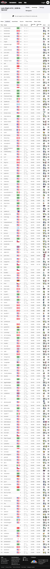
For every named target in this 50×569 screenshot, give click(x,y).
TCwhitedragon (7, 419)
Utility (5, 154)
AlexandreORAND (8, 129)
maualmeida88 (7, 28)
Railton (5, 365)
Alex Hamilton (7, 77)
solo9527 (6, 66)
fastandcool (6, 549)
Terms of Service (16, 567)
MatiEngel (6, 227)
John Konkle (6, 236)
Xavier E (6, 390)
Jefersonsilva (7, 408)
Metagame (29, 10)
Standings (34, 7)
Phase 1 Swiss (37, 21)
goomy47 (6, 109)
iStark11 (6, 165)
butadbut (6, 272)
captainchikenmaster (8, 538)
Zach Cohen (6, 52)
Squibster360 (7, 427)
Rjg (4, 509)
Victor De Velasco (8, 98)
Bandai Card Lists (15, 560)
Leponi (5, 246)
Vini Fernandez (7, 90)
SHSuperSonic (7, 357)
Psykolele (6, 264)
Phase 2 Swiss (29, 21)
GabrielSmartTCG (8, 259)
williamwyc (6, 487)
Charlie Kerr (6, 107)
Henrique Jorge (7, 385)
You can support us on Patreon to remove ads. (26, 16)
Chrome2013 (7, 305)
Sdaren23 (6, 511)
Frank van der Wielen (8, 517)
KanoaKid (6, 416)
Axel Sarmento (7, 379)
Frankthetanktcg (7, 151)
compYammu (7, 280)
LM (4, 208)
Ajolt (5, 63)
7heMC (5, 47)
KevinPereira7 (7, 348)
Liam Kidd (6, 189)
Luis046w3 (6, 197)
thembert (6, 354)
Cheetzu (6, 495)
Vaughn (5, 41)
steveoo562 (6, 367)
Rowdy (5, 476)
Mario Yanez (6, 289)
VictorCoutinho (7, 195)
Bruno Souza (7, 203)
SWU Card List (14, 563)
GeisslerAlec (6, 244)
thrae (5, 283)
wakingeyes (6, 225)
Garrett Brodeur (7, 484)
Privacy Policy (8, 567)
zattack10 (6, 340)
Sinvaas (5, 310)
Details (27, 7)
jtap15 (5, 481)
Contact (2, 567)
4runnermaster (7, 479)
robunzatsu (6, 181)
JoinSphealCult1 (7, 541)
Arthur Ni (6, 370)
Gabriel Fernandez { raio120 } (8, 149)
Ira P (5, 157)
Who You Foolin (7, 492)
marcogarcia (6, 337)
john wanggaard (7, 454)
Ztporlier (6, 39)
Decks (20, 3)
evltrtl (5, 132)
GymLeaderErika (7, 388)
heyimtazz (6, 85)
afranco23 (6, 58)
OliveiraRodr (7, 473)
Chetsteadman (7, 249)
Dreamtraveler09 (8, 498)
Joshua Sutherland (8, 49)
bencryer (6, 233)
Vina (5, 398)
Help (25, 3)
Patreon (26, 560)
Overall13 (6, 294)
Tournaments (12, 3)
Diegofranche (7, 238)
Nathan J (6, 230)
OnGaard (6, 441)
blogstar (6, 536)
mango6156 (6, 261)
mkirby (5, 119)
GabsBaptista (7, 299)
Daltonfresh (6, 200)
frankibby (6, 178)
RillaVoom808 (7, 424)
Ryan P (5, 219)
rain (5, 396)
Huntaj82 (6, 525)
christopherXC (7, 143)
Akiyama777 (6, 104)
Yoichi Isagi (6, 216)
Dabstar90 (6, 187)
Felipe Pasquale (7, 438)
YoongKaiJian (7, 362)
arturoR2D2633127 (8, 192)
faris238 (6, 316)
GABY (5, 351)
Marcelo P (6, 468)
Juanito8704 (6, 327)
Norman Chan (7, 69)
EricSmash (6, 451)
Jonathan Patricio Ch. (8, 241)
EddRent (6, 146)
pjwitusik (6, 457)
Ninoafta (6, 435)
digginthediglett (7, 382)
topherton (6, 173)
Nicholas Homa (7, 113)
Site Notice (23, 567)
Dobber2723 (7, 71)
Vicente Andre (7, 489)
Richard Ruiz (6, 138)
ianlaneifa (6, 124)
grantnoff (6, 55)
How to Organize (5, 560)
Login (43, 2)
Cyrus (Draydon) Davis (9, 547)
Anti (5, 318)
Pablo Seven (6, 140)
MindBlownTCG (7, 214)
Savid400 (6, 405)
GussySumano (7, 519)
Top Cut (21, 21)
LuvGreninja (6, 332)
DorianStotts (7, 30)
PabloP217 (6, 359)
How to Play (4, 559)
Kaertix (5, 302)
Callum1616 (6, 430)
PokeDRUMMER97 (8, 308)
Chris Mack (6, 432)
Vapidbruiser (7, 101)
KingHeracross (7, 278)
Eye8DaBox (6, 443)
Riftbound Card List (15, 564)
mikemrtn (6, 184)
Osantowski (6, 286)
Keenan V (6, 449)
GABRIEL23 (6, 211)
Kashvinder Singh (8, 44)
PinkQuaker (6, 552)
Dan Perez (6, 168)
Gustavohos (6, 82)
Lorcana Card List (15, 561)
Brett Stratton (7, 135)
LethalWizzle (7, 393)
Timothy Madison (8, 373)
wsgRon (6, 291)
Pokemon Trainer (8, 60)
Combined (7, 21)
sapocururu (6, 176)
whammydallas (7, 506)
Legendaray (6, 88)
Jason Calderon (7, 275)
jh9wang (6, 324)
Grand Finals (15, 21)
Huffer (5, 79)
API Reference (4, 561)
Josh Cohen (6, 74)
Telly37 (5, 206)
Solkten (5, 465)
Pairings (42, 7)
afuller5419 (6, 252)
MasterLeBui (7, 36)
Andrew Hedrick (7, 121)
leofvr (5, 530)
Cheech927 (6, 170)
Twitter (26, 559)
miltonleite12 (7, 544)
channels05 (6, 127)
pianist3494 (6, 297)
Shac (5, 503)
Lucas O (5, 159)
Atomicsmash (7, 33)
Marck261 (6, 329)
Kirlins (5, 267)
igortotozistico (7, 93)
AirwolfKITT (6, 313)
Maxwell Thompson (8, 411)
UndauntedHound (8, 222)
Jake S (5, 462)
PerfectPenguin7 (7, 522)
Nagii (5, 470)
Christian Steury (7, 500)
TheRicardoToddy (8, 96)
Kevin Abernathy (7, 460)
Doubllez (6, 343)
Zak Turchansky (7, 335)
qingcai (5, 528)
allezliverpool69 (7, 402)
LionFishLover (7, 321)
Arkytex (5, 269)
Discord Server (4, 563)
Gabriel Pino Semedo (8, 446)
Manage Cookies (31, 567)
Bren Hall (6, 346)
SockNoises (6, 533)
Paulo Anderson (7, 116)
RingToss (6, 162)
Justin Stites (6, 255)
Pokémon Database (15, 559)
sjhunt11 (6, 514)
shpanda (6, 376)
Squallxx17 (6, 413)
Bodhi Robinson (7, 421)
